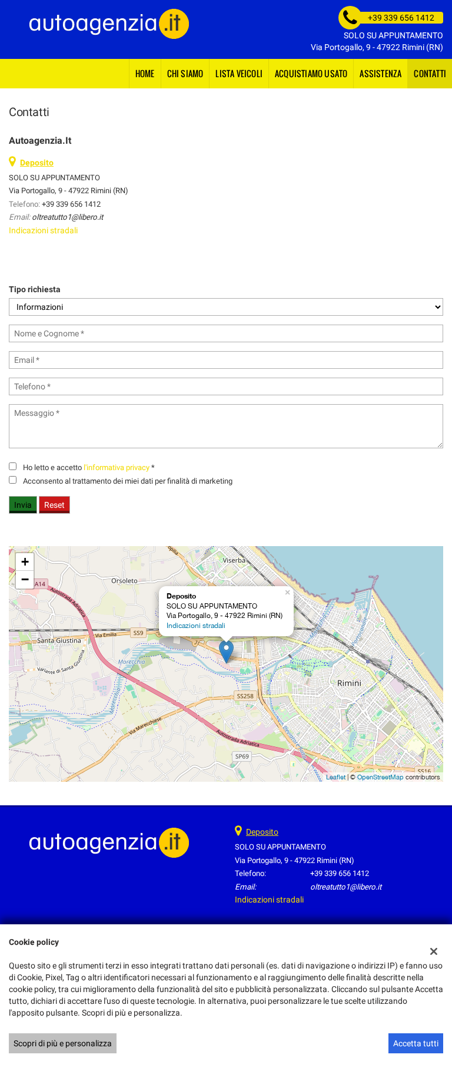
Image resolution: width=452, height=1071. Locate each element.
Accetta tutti (415, 1043)
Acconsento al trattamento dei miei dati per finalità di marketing (127, 481)
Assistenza (380, 73)
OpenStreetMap (380, 777)
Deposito (262, 832)
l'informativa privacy (116, 467)
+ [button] (25, 561)
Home (145, 73)
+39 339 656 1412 (71, 204)
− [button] (25, 579)
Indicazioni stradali (43, 230)
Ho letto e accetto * (89, 467)
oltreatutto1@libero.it (67, 217)
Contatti (430, 73)
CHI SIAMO (185, 73)
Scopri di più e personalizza (63, 1043)
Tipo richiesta (35, 289)
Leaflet (335, 777)
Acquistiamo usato (311, 73)
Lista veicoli (238, 73)
